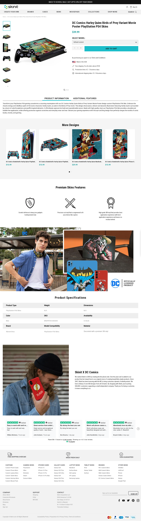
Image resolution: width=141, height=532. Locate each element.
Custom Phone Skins (12, 470)
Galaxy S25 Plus (59, 470)
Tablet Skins (89, 465)
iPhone (120, 475)
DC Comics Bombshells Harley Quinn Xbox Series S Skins (120, 161)
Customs (9, 465)
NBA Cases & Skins (104, 473)
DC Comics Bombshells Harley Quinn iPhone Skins (54, 161)
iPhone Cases (43, 465)
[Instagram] (138, 500)
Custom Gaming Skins (12, 478)
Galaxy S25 (57, 467)
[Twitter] (128, 500)
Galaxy (120, 478)
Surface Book (73, 470)
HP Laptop (72, 475)
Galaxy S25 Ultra (59, 473)
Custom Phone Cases (12, 467)
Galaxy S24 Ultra (59, 481)
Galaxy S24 (57, 475)
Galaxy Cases (59, 465)
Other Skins (123, 465)
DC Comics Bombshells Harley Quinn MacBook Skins (21, 161)
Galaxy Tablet (88, 470)
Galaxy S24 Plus (59, 478)
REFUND (35, 500)
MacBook (72, 467)
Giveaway (5, 502)
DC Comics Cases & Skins (106, 478)
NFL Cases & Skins (104, 467)
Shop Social (6, 500)
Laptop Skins (74, 465)
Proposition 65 (54, 517)
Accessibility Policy (43, 517)
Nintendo (26, 473)
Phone (120, 473)
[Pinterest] (133, 500)
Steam (25, 475)
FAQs (34, 497)
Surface (86, 473)
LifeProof (121, 470)
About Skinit (6, 495)
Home (4, 16)
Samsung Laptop (74, 478)
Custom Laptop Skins (12, 473)
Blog (4, 504)
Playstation (26, 467)
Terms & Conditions (75, 517)
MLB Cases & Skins (104, 470)
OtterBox (120, 467)
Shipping (35, 495)
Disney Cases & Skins (105, 475)
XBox (24, 470)
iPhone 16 (41, 467)
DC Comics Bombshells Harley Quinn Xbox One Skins (87, 161)
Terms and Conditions (98, 58)
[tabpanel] (87, 150)
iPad (85, 467)
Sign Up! (5, 507)
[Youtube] (123, 500)
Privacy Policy (64, 517)
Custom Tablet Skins (12, 475)
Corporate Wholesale (9, 497)
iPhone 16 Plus (42, 470)
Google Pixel (122, 481)
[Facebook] (119, 500)
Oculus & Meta (27, 478)
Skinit (11, 7)
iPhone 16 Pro (42, 473)
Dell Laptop (72, 473)
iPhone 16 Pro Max (44, 475)
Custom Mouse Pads (12, 481)
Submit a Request (62, 502)
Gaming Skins (28, 465)
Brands (102, 465)
